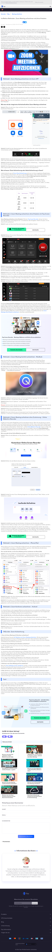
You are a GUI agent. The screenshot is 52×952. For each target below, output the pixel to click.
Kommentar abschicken (26, 836)
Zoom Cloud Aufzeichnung (19, 173)
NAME (4, 809)
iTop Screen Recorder (2, 9)
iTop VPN (3, 6)
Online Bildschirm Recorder (34, 427)
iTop (26, 893)
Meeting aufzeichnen (17, 14)
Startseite (3, 14)
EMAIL (4, 815)
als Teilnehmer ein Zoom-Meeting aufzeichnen (25, 637)
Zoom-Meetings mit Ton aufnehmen (14, 665)
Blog (8, 14)
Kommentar (6, 821)
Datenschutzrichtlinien (20, 943)
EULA (17, 944)
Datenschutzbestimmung (11, 2)
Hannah (3, 24)
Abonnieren (34, 903)
